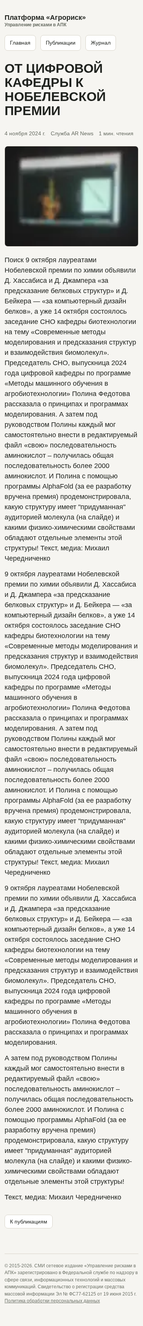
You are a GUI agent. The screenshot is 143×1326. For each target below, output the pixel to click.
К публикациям (28, 1222)
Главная (20, 43)
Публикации (61, 43)
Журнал (101, 43)
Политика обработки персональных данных (52, 1301)
